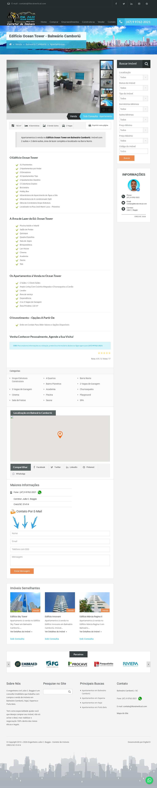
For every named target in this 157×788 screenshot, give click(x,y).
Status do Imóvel (127, 83)
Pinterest (90, 467)
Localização (125, 72)
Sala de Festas (19, 400)
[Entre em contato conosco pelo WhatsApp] (149, 780)
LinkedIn (73, 467)
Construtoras (88, 21)
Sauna (49, 400)
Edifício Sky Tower (18, 616)
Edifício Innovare (53, 616)
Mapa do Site (122, 713)
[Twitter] (124, 3)
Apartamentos (57, 44)
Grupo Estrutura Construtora (19, 380)
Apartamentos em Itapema (93, 698)
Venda (18, 44)
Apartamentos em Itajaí (92, 703)
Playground (85, 395)
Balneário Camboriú (36, 44)
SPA (82, 400)
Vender (101, 21)
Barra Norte (85, 378)
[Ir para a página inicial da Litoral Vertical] (21, 19)
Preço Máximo (126, 136)
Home (44, 21)
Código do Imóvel (127, 146)
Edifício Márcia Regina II (91, 616)
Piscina (49, 395)
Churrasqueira (87, 389)
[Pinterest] (147, 3)
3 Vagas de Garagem (22, 389)
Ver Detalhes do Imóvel (20, 631)
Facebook (40, 467)
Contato (112, 21)
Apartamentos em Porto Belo (94, 707)
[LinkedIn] (131, 3)
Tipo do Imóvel (126, 93)
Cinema (15, 395)
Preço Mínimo (125, 125)
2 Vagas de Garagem (90, 384)
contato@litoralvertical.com (32, 3)
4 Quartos (51, 378)
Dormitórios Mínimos (129, 104)
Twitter (57, 467)
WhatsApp (20, 474)
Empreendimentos (70, 21)
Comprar (54, 21)
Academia (51, 389)
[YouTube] (139, 3)
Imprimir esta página (100, 125)
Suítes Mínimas (126, 114)
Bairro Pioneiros (53, 384)
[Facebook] (116, 3)
